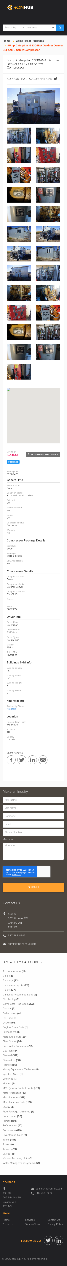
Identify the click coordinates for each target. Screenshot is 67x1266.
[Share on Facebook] (11, 759)
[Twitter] (48, 1240)
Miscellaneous (14, 1097)
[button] (43, 454)
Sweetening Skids (15, 1135)
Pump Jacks (12, 1116)
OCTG (8, 1107)
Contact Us (53, 1220)
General (10, 1055)
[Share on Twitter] (21, 759)
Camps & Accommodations (20, 994)
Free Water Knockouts (18, 1046)
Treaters (10, 1149)
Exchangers (11, 1032)
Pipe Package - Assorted (18, 1111)
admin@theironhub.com (22, 944)
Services (30, 1220)
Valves (9, 1154)
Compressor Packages (30, 41)
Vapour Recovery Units (17, 1158)
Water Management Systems (21, 1163)
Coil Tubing (11, 999)
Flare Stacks (12, 1041)
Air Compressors (14, 971)
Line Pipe (10, 1079)
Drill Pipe (9, 1018)
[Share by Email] (43, 759)
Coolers (9, 1008)
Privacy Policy (55, 1224)
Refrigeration (12, 1125)
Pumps (10, 1121)
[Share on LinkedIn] (32, 759)
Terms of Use (32, 1224)
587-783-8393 (16, 935)
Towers (8, 1144)
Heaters (10, 1065)
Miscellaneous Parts (17, 1102)
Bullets (9, 990)
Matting (9, 1083)
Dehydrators (12, 1013)
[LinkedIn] (58, 1240)
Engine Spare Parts (15, 1027)
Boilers (8, 976)
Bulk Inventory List (16, 985)
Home (6, 41)
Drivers (9, 1022)
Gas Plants (10, 1050)
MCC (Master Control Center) (21, 1088)
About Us (8, 1224)
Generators (12, 1060)
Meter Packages (14, 1093)
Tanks (9, 1139)
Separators (12, 1130)
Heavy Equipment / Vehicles (21, 1069)
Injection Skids (13, 1074)
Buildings (10, 980)
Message (8, 839)
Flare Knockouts (14, 1037)
